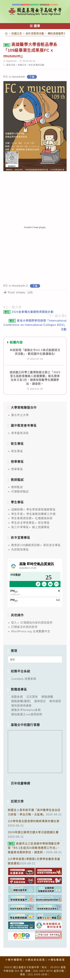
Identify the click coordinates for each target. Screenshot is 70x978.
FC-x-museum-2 (15, 285)
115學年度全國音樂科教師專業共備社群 (33, 821)
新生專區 (17, 451)
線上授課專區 (41, 527)
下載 (31, 76)
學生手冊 (17, 514)
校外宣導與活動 (36, 65)
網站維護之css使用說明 (26, 714)
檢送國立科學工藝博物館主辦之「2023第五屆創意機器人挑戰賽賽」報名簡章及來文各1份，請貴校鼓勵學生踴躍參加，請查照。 (35, 378)
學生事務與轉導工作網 (41, 514)
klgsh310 (11, 61)
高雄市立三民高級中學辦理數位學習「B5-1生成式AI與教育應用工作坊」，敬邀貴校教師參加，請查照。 (34, 848)
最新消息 (10, 65)
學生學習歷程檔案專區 (41, 509)
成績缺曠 (17, 509)
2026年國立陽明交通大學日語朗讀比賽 (33, 832)
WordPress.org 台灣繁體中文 (30, 631)
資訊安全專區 (52, 545)
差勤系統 (17, 696)
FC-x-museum (14, 76)
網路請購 (47, 696)
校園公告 (22, 65)
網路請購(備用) (21, 701)
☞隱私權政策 (56, 959)
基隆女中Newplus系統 (26, 709)
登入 (14, 622)
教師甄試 (17, 487)
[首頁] (6, 33)
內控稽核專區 (20, 549)
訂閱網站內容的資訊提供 (36, 622)
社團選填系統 (43, 518)
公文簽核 (32, 696)
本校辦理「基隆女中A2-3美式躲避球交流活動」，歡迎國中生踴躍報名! (35, 352)
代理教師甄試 (20, 491)
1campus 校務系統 (23, 678)
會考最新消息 (20, 433)
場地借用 (55, 701)
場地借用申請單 (21, 705)
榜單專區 (17, 469)
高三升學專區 (20, 527)
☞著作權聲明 (13, 959)
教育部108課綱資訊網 (25, 545)
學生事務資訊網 (21, 518)
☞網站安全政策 (35, 959)
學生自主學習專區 (23, 522)
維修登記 (40, 701)
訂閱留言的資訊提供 (24, 626)
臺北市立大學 (20, 415)
